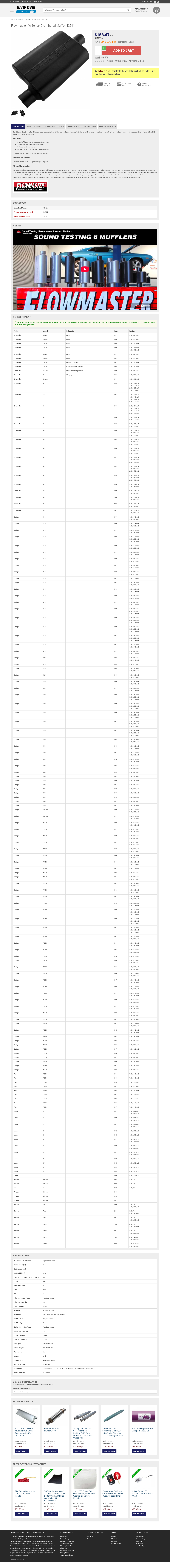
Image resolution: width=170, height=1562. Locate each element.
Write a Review (121, 60)
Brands (113, 1536)
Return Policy (64, 1539)
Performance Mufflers (41, 19)
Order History (140, 1539)
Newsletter (139, 1543)
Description (18, 126)
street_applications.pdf (22, 216)
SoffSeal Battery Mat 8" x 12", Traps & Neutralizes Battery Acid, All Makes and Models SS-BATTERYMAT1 (55, 1496)
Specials (114, 1541)
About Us (63, 1548)
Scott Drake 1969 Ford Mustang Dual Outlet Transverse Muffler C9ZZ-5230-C (24, 1432)
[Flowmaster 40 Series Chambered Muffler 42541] (50, 69)
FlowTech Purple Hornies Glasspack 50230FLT (142, 1429)
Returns (88, 1539)
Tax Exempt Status (66, 1543)
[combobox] (85, 1391)
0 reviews (109, 60)
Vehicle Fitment (34, 126)
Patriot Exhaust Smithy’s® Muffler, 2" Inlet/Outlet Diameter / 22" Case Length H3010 (112, 1432)
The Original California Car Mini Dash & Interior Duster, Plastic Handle (113, 1493)
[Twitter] (158, 2)
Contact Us (27, 1)
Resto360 (63, 1536)
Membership (140, 1546)
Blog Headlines (116, 1543)
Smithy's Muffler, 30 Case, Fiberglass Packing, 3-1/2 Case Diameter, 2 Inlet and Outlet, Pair (82, 1433)
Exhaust (20, 19)
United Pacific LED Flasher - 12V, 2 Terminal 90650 (142, 1493)
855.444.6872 (15, 1)
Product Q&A (90, 126)
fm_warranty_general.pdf (23, 212)
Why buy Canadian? (66, 1546)
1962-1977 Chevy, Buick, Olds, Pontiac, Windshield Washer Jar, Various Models (84, 1495)
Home (13, 19)
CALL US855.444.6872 (146, 84)
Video (61, 126)
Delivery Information (67, 1550)
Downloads (50, 126)
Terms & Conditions (66, 1555)
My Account (140, 1536)
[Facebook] (155, 2)
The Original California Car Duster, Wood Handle (25, 1493)
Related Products (107, 126)
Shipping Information (67, 1541)
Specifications (73, 126)
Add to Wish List (138, 60)
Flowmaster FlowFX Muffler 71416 (52, 1429)
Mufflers (28, 19)
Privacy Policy (64, 1553)
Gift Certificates (116, 1539)
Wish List (139, 1541)
